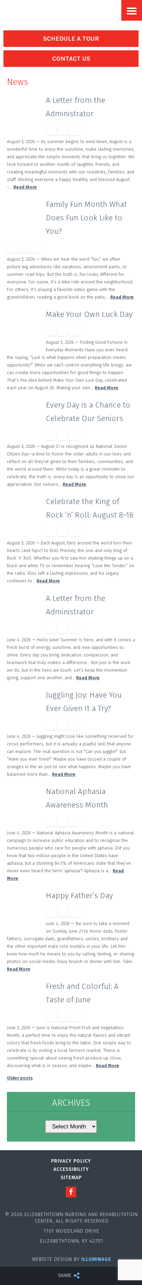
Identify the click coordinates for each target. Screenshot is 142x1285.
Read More (25, 187)
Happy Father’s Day (79, 895)
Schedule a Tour (71, 38)
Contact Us (71, 58)
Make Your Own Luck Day (89, 314)
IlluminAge (96, 1259)
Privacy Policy (71, 1161)
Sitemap (71, 1178)
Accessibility (71, 1169)
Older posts (20, 1078)
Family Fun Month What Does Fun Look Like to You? (86, 218)
